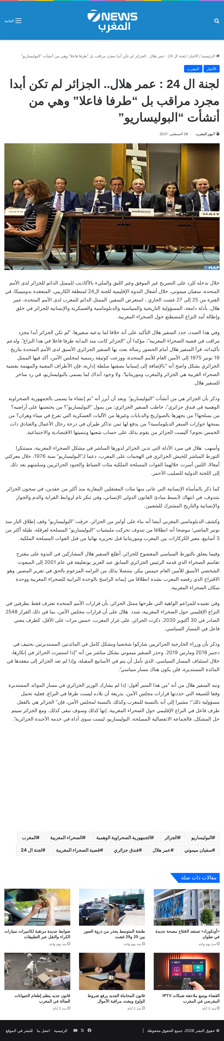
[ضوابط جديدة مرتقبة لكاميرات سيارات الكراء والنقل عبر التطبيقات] (37, 907)
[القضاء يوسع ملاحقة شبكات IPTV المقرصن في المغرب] (187, 971)
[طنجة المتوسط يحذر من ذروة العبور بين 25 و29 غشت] (112, 907)
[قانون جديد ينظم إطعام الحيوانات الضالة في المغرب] (37, 971)
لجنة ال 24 (31, 850)
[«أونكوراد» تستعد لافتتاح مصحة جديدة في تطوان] (187, 907)
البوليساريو (201, 837)
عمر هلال (162, 850)
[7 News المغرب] (112, 20)
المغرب (193, 68)
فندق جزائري (126, 850)
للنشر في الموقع (19, 1030)
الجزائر (171, 837)
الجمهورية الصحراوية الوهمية (123, 837)
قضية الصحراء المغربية (78, 850)
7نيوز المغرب (205, 134)
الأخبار (193, 56)
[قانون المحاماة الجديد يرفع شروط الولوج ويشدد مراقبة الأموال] (112, 971)
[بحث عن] (217, 22)
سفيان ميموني (198, 850)
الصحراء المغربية (66, 837)
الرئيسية (209, 56)
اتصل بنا (43, 1030)
